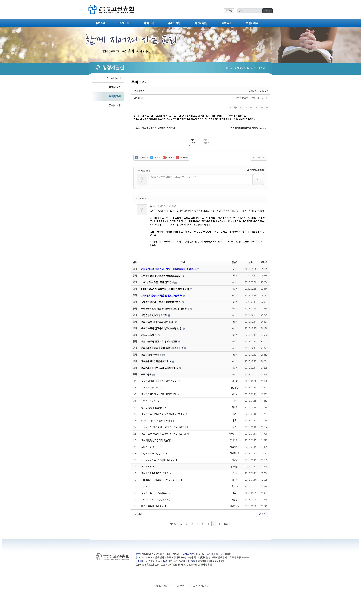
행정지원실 (201, 23)
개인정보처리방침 (161, 585)
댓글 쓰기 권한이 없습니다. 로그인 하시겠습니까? (173, 177)
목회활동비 (139, 90)
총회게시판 (174, 23)
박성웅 (234, 473)
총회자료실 (115, 87)
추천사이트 (252, 23)
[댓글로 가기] (261, 107)
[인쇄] (267, 107)
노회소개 (125, 23)
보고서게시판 (113, 77)
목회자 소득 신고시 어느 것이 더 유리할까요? (162, 433)
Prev (173, 523)
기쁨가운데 (234, 506)
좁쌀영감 (234, 387)
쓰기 (263, 514)
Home (229, 67)
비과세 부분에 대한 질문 (152, 506)
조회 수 (264, 262)
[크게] (240, 107)
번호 (135, 262)
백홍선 (234, 499)
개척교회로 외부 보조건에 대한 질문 (158, 460)
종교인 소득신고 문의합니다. (154, 493)
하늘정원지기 (234, 433)
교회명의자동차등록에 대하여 (155, 473)
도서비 (144, 486)
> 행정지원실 (242, 67)
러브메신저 (138, 98)
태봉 (235, 401)
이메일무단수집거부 (198, 585)
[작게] (246, 107)
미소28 (234, 486)
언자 (235, 420)
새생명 (234, 460)
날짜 (251, 262)
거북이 (234, 407)
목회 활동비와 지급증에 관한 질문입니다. (160, 480)
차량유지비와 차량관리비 (153, 453)
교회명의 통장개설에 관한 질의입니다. (159, 394)
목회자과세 (115, 96)
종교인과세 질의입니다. (152, 387)
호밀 (235, 493)
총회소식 (149, 23)
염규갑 (234, 381)
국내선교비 (146, 447)
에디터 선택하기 (257, 170)
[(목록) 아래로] (256, 107)
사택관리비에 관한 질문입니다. (156, 499)
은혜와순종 (234, 440)
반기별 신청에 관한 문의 (152, 407)
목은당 (234, 394)
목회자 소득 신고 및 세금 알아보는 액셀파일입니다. (165, 427)
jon (234, 414)
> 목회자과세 (257, 67)
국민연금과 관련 (149, 401)
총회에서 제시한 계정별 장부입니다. (158, 420)
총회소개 (100, 23)
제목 (183, 262)
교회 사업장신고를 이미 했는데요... (158, 440)
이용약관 (179, 585)
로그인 (229, 10)
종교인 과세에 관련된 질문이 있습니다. (159, 381)
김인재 (234, 480)
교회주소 (226, 23)
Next (227, 523)
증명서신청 (115, 105)
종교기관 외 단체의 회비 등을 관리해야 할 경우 (163, 414)
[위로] (251, 107)
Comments (143, 198)
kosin (152, 206)
